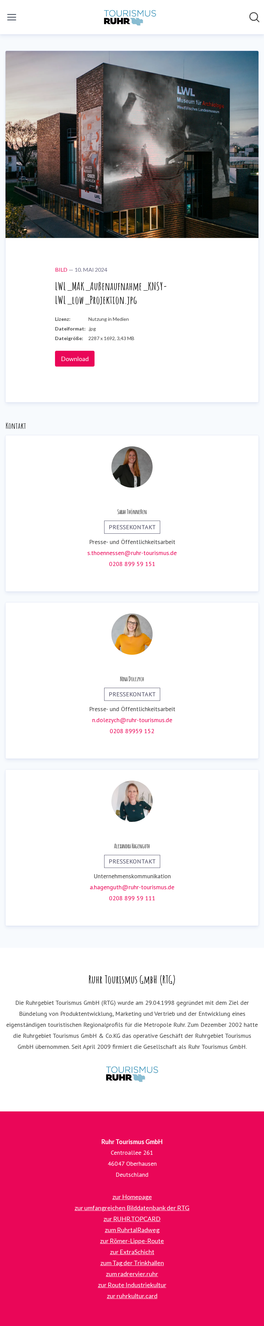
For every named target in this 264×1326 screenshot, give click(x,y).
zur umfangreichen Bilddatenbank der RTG (132, 1207)
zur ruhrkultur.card (132, 1296)
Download (75, 358)
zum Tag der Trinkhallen (132, 1263)
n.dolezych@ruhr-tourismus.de (132, 720)
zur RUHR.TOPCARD (132, 1218)
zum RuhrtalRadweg (132, 1229)
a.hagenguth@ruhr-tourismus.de (132, 887)
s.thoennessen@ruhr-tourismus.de (132, 553)
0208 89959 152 (132, 731)
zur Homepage (132, 1196)
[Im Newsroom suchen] (254, 17)
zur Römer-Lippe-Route (132, 1241)
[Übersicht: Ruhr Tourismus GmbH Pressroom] (130, 17)
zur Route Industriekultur (132, 1285)
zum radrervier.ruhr (132, 1274)
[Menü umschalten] (11, 17)
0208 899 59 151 (132, 564)
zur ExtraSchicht (132, 1252)
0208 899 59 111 (132, 898)
